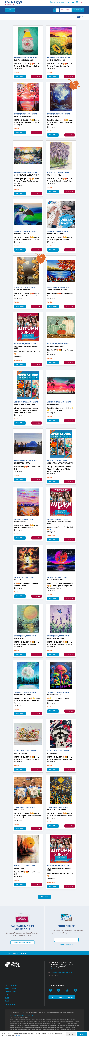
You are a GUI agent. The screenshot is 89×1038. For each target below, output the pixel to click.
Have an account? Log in (66, 944)
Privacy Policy (22, 1016)
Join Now (66, 940)
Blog (7, 1001)
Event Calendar (11, 985)
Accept (82, 1034)
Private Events (10, 989)
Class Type (9, 10)
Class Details (20, 76)
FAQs (7, 995)
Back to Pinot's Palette (57, 2)
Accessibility (30, 1016)
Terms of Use (13, 1016)
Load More (45, 897)
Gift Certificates (11, 992)
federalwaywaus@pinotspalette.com (61, 972)
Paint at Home (10, 1004)
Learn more (17, 1035)
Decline (71, 1034)
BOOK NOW (36, 76)
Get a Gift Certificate (22, 942)
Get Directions (55, 969)
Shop (7, 998)
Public (65, 10)
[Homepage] (24, 964)
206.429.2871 (55, 976)
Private (78, 10)
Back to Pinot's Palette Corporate (16, 953)
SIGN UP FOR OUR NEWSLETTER (62, 997)
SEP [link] (79, 17)
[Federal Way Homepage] (14, 2)
